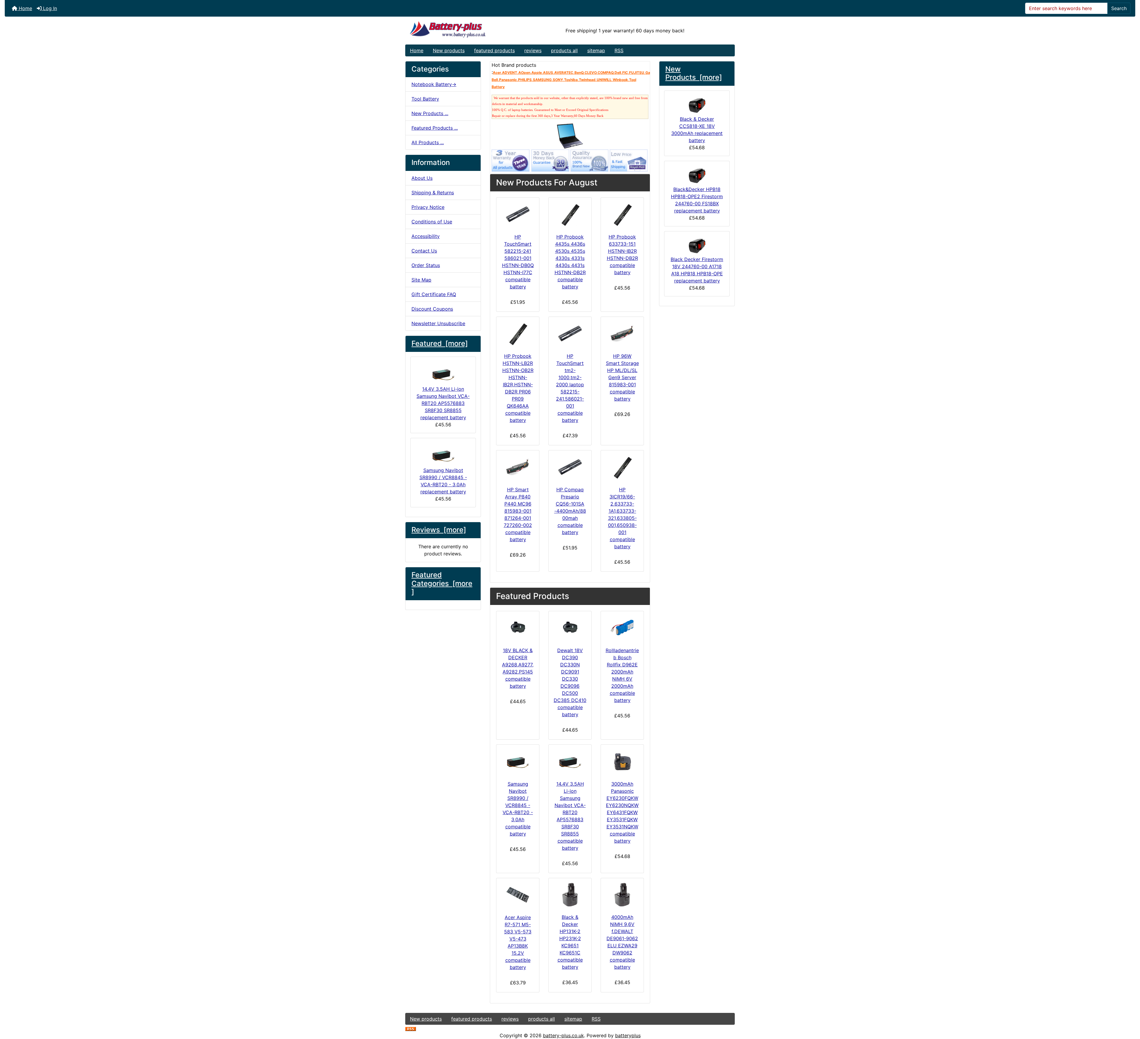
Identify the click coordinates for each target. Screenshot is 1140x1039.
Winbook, (621, 79)
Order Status (425, 265)
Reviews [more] (438, 529)
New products (449, 50)
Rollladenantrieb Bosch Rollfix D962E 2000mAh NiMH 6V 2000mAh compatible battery (622, 675)
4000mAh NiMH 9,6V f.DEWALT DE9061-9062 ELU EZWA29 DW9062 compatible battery (622, 942)
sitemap (596, 50)
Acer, (497, 72)
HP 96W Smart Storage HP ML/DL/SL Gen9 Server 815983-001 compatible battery (622, 377)
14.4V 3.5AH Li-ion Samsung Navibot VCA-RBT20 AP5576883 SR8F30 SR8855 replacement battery (443, 403)
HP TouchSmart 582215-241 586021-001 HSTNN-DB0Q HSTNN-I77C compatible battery (518, 262)
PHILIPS (525, 79)
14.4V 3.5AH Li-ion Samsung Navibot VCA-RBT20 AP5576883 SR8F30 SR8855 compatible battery (570, 816)
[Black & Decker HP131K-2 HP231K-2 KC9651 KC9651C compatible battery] (570, 894)
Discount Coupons (432, 309)
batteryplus (628, 1035)
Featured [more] (439, 343)
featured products (494, 50)
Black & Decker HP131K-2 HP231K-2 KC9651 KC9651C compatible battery (570, 942)
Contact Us (424, 251)
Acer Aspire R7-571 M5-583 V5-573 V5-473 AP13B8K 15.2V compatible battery (517, 942)
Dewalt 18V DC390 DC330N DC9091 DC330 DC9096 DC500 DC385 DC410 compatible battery (570, 682)
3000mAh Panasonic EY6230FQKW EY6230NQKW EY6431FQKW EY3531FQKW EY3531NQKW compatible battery (622, 812)
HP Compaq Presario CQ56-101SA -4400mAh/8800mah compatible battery (570, 511)
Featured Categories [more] (441, 583)
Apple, (537, 72)
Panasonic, (508, 79)
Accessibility (425, 236)
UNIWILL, (605, 79)
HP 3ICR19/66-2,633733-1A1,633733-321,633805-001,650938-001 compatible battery (622, 518)
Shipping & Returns (432, 193)
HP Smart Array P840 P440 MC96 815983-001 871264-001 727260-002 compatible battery (518, 514)
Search (1119, 8)
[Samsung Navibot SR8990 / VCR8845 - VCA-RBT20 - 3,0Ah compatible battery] (517, 761)
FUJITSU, (637, 72)
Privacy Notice (427, 207)
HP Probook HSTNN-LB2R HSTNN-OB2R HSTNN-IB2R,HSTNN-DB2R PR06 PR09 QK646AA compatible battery (517, 388)
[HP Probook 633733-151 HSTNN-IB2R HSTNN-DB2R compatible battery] (622, 214)
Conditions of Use (431, 222)
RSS (619, 50)
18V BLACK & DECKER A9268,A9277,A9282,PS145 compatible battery (517, 668)
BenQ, (579, 72)
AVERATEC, (564, 72)
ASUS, (548, 72)
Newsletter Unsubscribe (438, 323)
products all (564, 50)
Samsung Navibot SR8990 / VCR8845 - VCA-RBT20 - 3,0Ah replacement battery (443, 481)
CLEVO (590, 72)
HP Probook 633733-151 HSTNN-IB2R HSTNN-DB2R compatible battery (622, 254)
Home (24, 8)
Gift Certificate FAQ (433, 294)
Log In (49, 8)
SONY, (558, 79)
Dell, (618, 72)
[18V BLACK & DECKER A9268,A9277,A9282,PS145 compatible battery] (517, 628)
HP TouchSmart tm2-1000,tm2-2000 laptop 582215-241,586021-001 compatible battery (570, 388)
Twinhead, (588, 79)
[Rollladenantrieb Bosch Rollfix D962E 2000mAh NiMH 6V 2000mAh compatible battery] (622, 628)
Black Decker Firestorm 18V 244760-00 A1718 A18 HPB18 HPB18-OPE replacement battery (697, 270)
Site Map (421, 280)
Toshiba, (571, 79)
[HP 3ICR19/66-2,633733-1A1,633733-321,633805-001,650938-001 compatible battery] (622, 467)
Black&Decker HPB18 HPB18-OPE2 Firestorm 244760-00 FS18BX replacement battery (697, 200)
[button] (1129, 1009)
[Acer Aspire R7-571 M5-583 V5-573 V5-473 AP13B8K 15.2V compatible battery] (517, 895)
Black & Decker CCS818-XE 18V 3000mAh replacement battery (697, 129)
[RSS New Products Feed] (410, 1028)
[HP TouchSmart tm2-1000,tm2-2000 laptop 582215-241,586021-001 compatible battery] (570, 333)
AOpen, (524, 72)
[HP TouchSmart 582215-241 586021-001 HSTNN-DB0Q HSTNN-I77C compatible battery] (517, 214)
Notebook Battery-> (433, 84)
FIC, (625, 72)
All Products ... (427, 142)
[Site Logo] (460, 30)
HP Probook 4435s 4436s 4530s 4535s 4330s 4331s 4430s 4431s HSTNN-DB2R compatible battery (570, 262)
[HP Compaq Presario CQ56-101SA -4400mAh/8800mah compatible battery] (570, 467)
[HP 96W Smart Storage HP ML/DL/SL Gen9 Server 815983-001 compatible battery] (622, 333)
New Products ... (429, 113)
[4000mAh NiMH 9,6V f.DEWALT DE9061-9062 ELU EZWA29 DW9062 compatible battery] (622, 894)
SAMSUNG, (543, 79)
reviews (533, 50)
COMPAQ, (606, 72)
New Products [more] (693, 73)
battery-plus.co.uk (563, 1035)
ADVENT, (510, 72)
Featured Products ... (434, 128)
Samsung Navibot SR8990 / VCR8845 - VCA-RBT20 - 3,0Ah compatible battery (518, 809)
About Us (422, 178)
